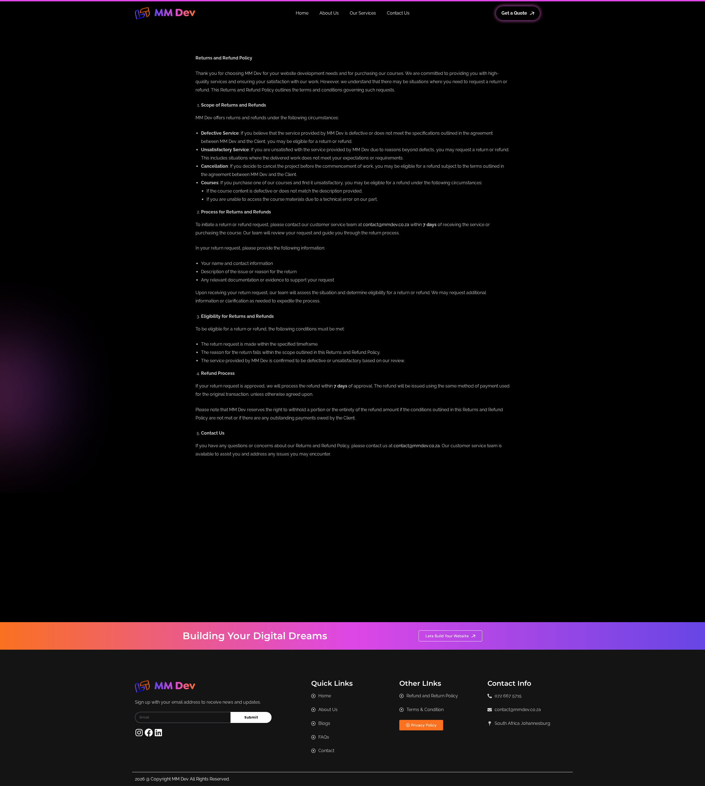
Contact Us (398, 13)
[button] (518, 723)
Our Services (363, 13)
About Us (329, 13)
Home (302, 13)
